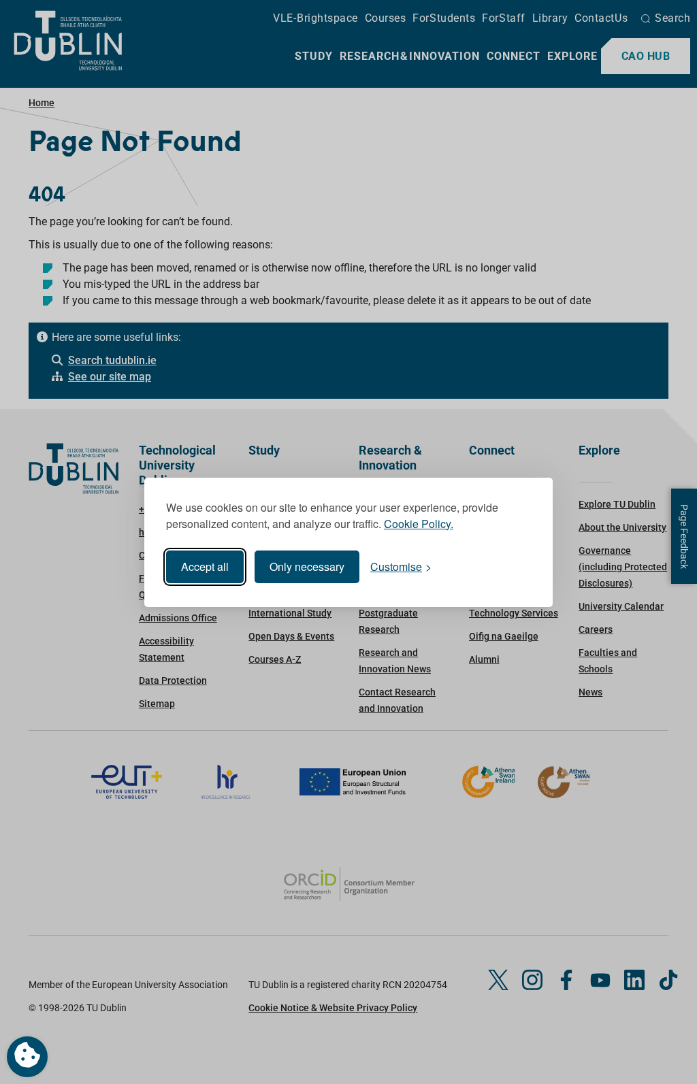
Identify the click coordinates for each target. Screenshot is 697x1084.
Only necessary (307, 566)
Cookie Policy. (418, 523)
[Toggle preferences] (27, 1056)
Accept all (205, 566)
